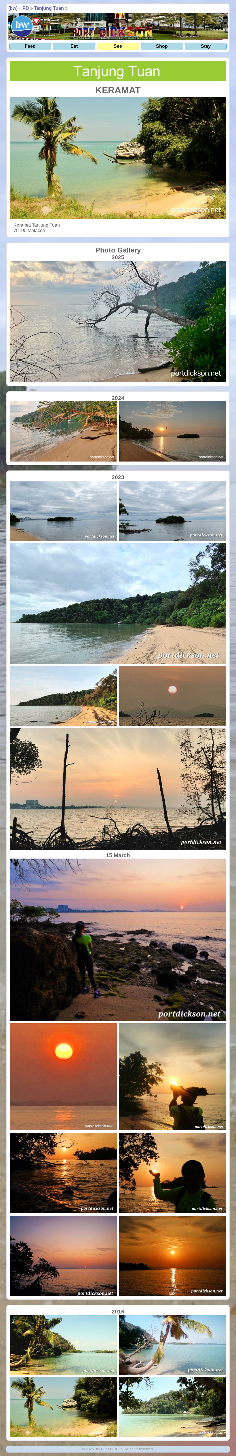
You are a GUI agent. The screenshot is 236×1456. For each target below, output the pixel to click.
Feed (30, 46)
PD (25, 8)
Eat (74, 46)
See (118, 46)
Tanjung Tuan (49, 8)
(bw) (13, 8)
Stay (206, 46)
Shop (162, 46)
